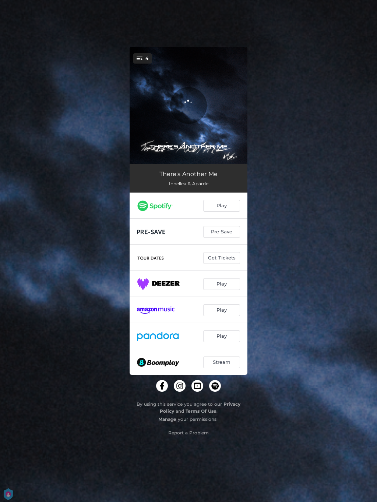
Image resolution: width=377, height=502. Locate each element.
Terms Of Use (201, 411)
